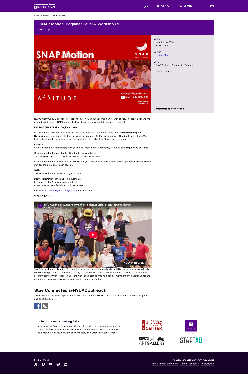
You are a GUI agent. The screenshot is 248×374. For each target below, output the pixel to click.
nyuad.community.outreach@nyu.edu (59, 190)
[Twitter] (36, 364)
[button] (186, 6)
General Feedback (189, 363)
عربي (146, 6)
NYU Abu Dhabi (162, 55)
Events (46, 16)
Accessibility (207, 363)
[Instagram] (58, 364)
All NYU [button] (165, 6)
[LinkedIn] (65, 364)
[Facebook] (43, 364)
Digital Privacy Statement (165, 363)
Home (36, 16)
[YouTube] (50, 364)
